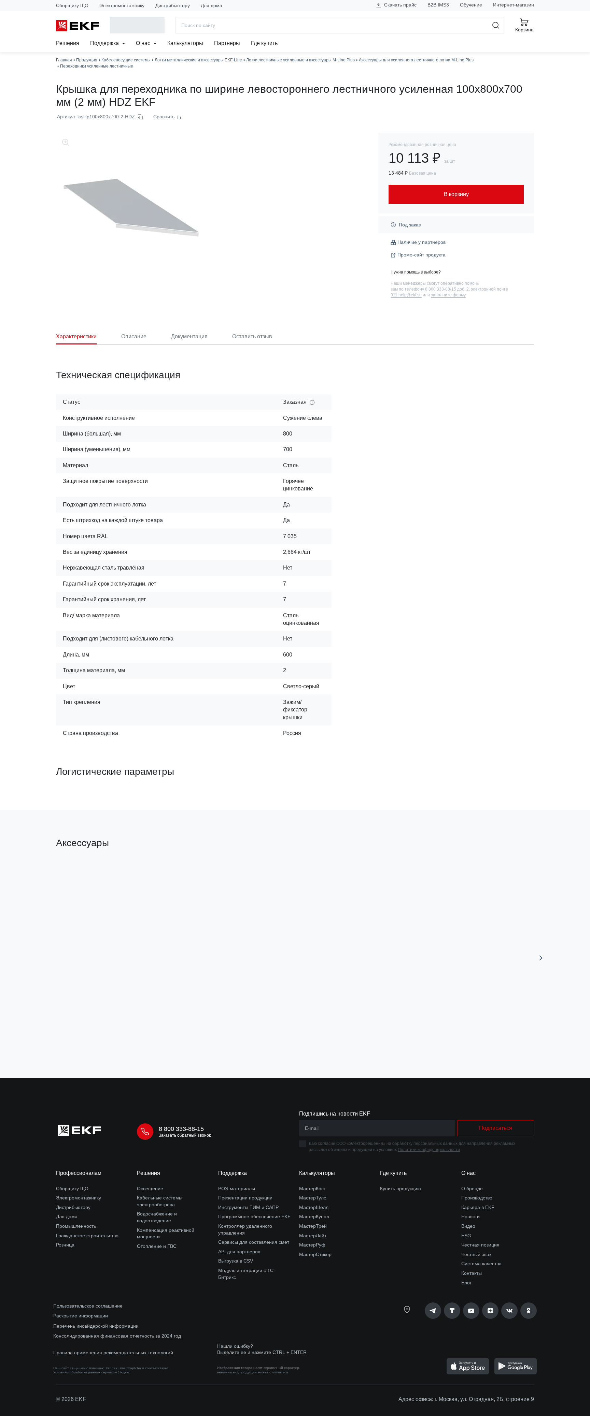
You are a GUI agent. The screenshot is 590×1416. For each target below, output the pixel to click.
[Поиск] (496, 25)
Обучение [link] (471, 5)
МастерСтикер (315, 1254)
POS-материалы (236, 1188)
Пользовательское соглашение (88, 1306)
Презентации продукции (245, 1197)
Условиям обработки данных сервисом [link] (85, 1372)
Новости (470, 1216)
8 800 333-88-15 (181, 1128)
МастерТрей (313, 1226)
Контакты (471, 1273)
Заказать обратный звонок (185, 1135)
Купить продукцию (400, 1188)
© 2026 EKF (71, 1399)
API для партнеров (239, 1251)
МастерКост (312, 1188)
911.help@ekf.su (406, 295)
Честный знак (476, 1254)
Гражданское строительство (87, 1235)
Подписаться (495, 1128)
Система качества (481, 1263)
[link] (433, 1310)
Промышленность (76, 1226)
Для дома (211, 5)
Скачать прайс (400, 5)
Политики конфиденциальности (429, 1149)
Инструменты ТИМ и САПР (248, 1207)
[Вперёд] (541, 958)
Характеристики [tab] (76, 336)
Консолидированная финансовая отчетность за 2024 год (117, 1336)
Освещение (150, 1188)
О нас (144, 43)
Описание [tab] (133, 336)
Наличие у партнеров (421, 242)
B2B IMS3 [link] (438, 5)
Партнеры (227, 43)
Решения (67, 43)
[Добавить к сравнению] (156, 1034)
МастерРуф (312, 1245)
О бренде (472, 1188)
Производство (476, 1197)
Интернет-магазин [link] (513, 5)
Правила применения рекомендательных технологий (113, 1352)
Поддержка (105, 43)
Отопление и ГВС (157, 1246)
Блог (466, 1282)
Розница (65, 1245)
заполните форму (448, 295)
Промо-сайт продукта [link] (421, 254)
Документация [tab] (189, 336)
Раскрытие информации (80, 1315)
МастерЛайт (312, 1235)
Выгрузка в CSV (235, 1261)
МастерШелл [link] (313, 1207)
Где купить (264, 43)
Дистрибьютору (172, 5)
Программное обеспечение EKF (254, 1216)
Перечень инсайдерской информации (96, 1326)
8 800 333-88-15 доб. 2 (447, 289)
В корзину (95, 1034)
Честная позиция (480, 1245)
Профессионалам (78, 1173)
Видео (468, 1226)
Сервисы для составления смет (253, 1242)
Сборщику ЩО (72, 5)
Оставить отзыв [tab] (252, 336)
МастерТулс (312, 1197)
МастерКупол (314, 1216)
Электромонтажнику (121, 5)
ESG (466, 1235)
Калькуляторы (185, 43)
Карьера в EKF (477, 1207)
